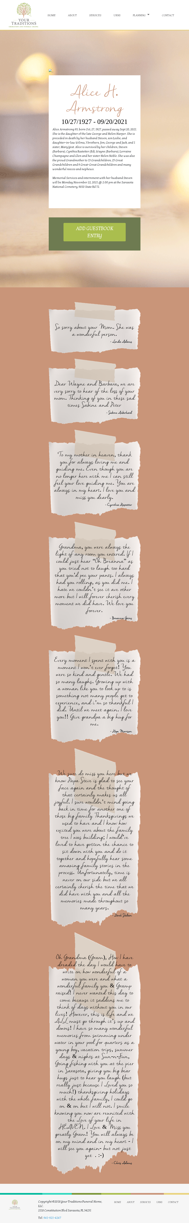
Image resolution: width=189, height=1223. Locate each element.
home (52, 15)
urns (117, 15)
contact (168, 15)
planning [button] (139, 15)
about (72, 15)
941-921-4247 (52, 1218)
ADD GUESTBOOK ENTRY (94, 232)
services (95, 15)
